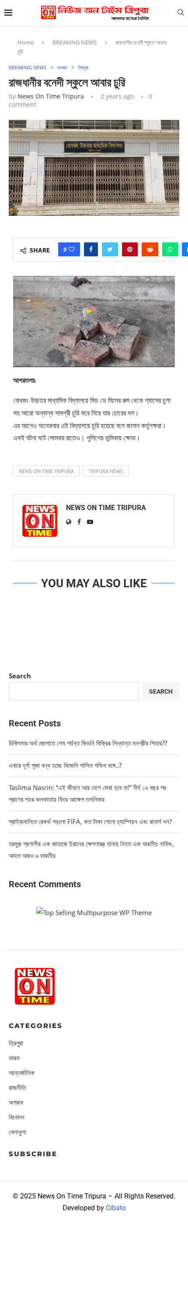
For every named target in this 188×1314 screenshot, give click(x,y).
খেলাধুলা (17, 1132)
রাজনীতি (17, 1087)
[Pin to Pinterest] (130, 249)
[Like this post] (72, 249)
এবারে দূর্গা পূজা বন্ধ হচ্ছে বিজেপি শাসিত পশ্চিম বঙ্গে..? (65, 765)
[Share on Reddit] (150, 249)
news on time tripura (46, 471)
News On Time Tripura (50, 96)
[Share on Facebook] (91, 249)
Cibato (116, 1208)
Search (20, 675)
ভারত (14, 1058)
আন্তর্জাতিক (22, 1072)
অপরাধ (62, 67)
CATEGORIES (36, 1025)
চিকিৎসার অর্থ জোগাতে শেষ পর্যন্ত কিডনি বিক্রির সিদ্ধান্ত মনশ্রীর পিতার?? (88, 743)
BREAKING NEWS (74, 42)
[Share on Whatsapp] (170, 249)
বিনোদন (16, 1117)
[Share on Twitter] (110, 249)
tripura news (106, 471)
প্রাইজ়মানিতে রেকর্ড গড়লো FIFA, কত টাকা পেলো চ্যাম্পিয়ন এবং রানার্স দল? (90, 821)
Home (25, 42)
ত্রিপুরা (83, 67)
